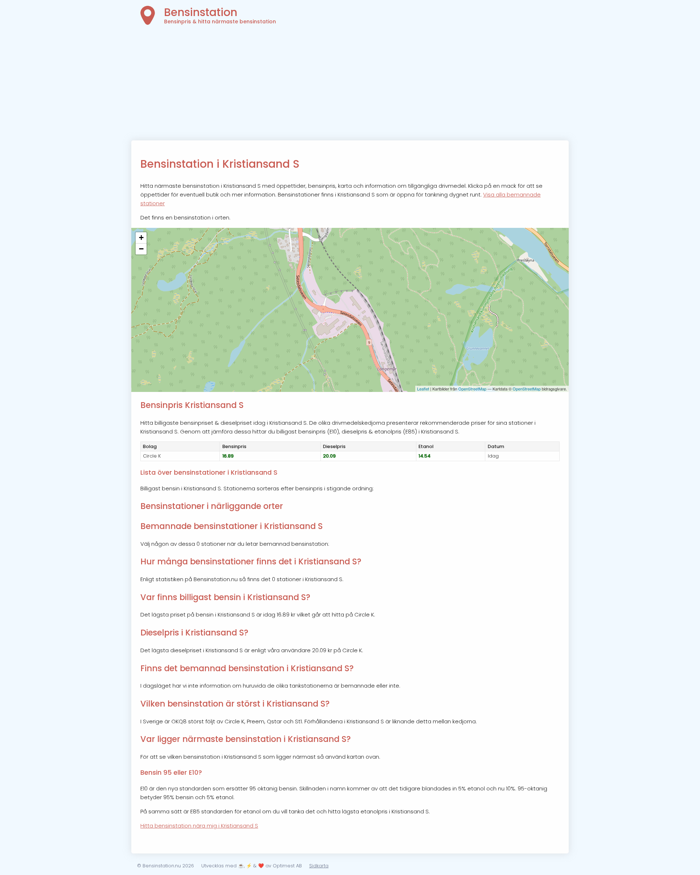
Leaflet (423, 389)
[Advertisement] (350, 86)
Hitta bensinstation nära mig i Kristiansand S (199, 825)
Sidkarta (318, 866)
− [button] (141, 248)
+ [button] (141, 237)
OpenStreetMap (472, 389)
